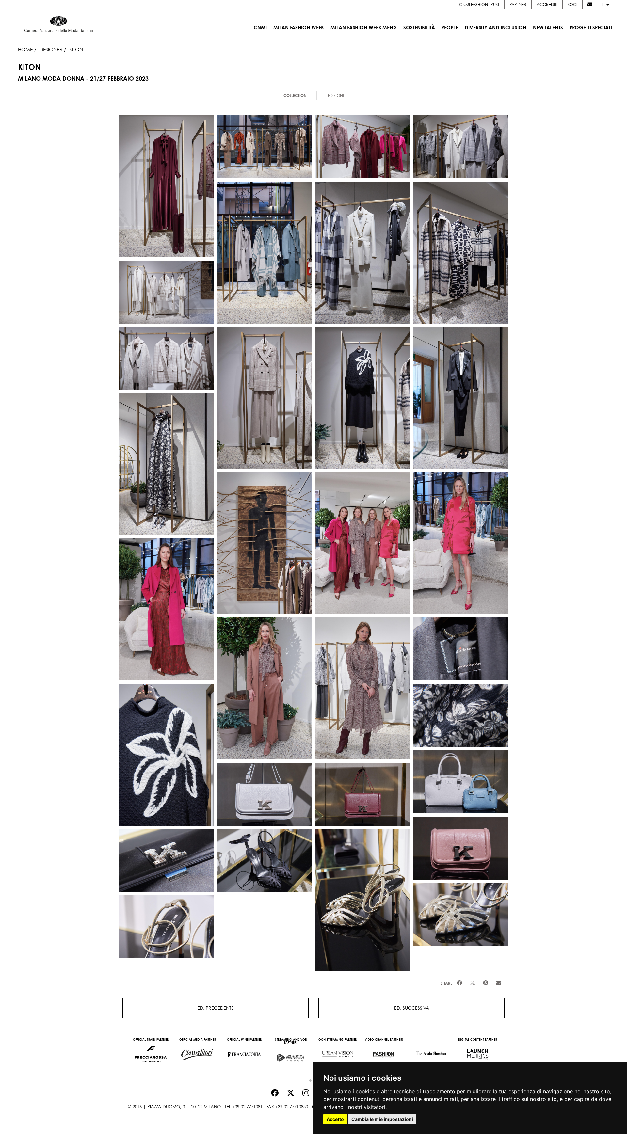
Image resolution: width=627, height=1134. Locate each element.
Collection (295, 95)
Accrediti (547, 4)
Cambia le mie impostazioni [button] (382, 1119)
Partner (517, 4)
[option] (150, 1051)
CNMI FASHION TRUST (479, 4)
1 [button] (308, 1079)
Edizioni (336, 95)
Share (446, 983)
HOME (25, 49)
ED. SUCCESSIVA (411, 1008)
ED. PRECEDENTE (215, 1008)
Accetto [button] (335, 1119)
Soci (572, 4)
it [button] (604, 4)
